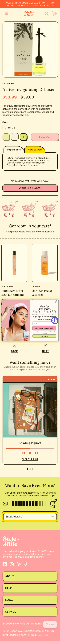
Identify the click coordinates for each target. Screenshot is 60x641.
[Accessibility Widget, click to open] (54, 320)
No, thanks (44, 336)
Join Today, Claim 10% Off (44, 328)
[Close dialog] (56, 301)
